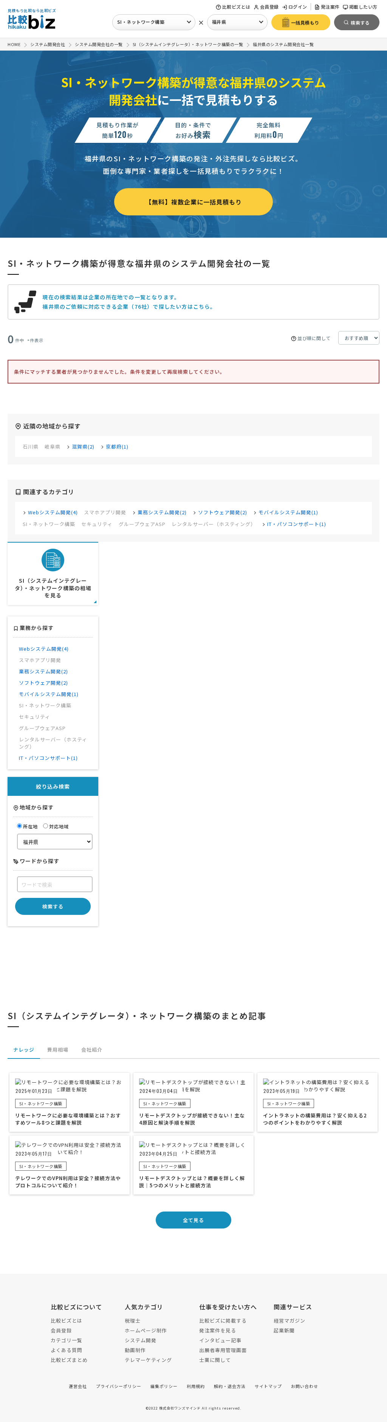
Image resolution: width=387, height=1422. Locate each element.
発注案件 (330, 6)
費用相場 (57, 1049)
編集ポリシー (164, 1386)
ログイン (297, 6)
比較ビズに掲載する (223, 1320)
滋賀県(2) (83, 446)
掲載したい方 (363, 6)
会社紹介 (91, 1049)
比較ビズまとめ (69, 1359)
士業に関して (215, 1359)
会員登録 (269, 6)
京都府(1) (117, 446)
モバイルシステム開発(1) (288, 512)
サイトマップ (268, 1386)
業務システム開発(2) (162, 512)
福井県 (219, 22)
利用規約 (196, 1386)
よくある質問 (66, 1350)
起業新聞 (284, 1330)
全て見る (193, 1220)
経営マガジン (289, 1320)
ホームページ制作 (146, 1330)
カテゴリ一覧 (66, 1340)
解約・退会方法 (230, 1386)
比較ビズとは (236, 6)
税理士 (133, 1320)
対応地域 (59, 826)
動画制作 (135, 1350)
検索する (52, 906)
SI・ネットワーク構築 (141, 22)
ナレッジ (23, 1049)
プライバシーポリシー (118, 1386)
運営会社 (78, 1386)
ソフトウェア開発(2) (222, 512)
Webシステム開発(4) (53, 512)
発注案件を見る (217, 1330)
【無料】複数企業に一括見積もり (194, 201)
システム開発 (140, 1340)
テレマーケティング (148, 1359)
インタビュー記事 (220, 1340)
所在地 (30, 826)
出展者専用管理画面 (223, 1350)
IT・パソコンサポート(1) (296, 524)
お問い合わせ (304, 1386)
